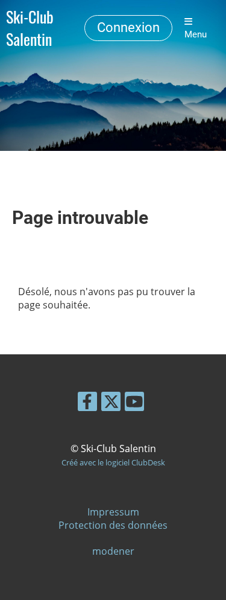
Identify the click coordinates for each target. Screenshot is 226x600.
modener (113, 551)
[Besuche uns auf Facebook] (87, 403)
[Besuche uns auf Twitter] (111, 403)
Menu (195, 34)
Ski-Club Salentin (30, 28)
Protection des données (113, 525)
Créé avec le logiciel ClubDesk (113, 462)
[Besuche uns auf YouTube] (134, 403)
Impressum (113, 512)
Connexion (128, 27)
